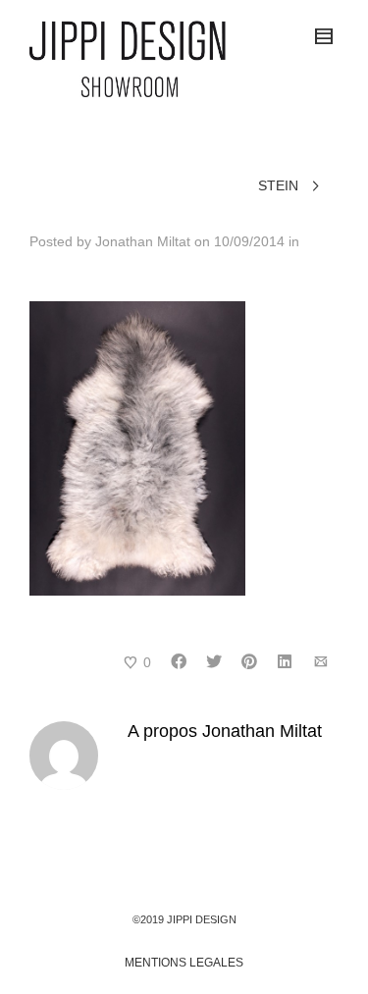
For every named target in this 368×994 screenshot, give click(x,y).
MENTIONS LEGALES (184, 962)
